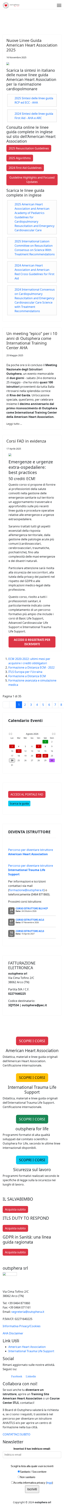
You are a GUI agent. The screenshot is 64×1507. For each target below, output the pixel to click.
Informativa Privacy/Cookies (22, 1326)
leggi (49, 1482)
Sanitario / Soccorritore (33, 1471)
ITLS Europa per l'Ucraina (25, 672)
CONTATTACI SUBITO (16, 1434)
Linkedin (30, 1376)
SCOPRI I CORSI (32, 1040)
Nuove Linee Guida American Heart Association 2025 (31, 45)
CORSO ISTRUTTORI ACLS (30, 919)
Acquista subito (15, 1209)
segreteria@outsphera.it (27, 1312)
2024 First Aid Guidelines (25, 168)
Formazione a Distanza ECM (27, 676)
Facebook (16, 1376)
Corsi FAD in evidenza (26, 441)
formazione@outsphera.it (26, 890)
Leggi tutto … (14, 423)
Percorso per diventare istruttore (30, 870)
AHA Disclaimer (13, 1333)
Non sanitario (27, 1477)
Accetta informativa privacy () (33, 1482)
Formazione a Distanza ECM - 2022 (31, 667)
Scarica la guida (19, 803)
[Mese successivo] (53, 734)
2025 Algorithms (20, 158)
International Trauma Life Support (31, 1351)
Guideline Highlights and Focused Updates (32, 179)
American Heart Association (27, 1347)
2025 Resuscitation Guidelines (29, 148)
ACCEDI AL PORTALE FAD (26, 794)
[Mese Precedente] (11, 734)
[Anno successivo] (54, 734)
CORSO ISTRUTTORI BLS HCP (32, 908)
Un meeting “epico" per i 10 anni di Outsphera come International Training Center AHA (31, 340)
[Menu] (59, 5)
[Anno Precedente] (9, 734)
